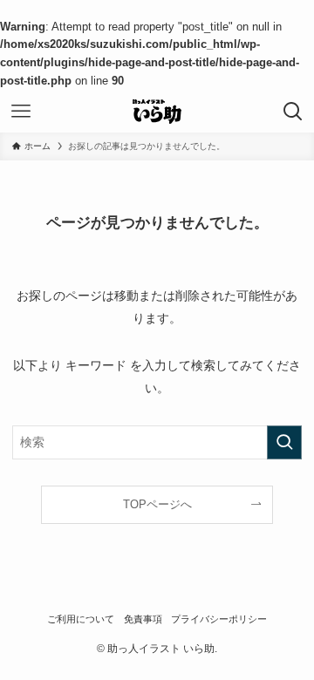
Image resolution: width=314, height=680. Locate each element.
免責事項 (143, 619)
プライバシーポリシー (219, 619)
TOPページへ (157, 504)
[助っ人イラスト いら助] (157, 112)
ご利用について (80, 619)
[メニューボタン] (21, 112)
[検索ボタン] (293, 112)
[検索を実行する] (284, 442)
